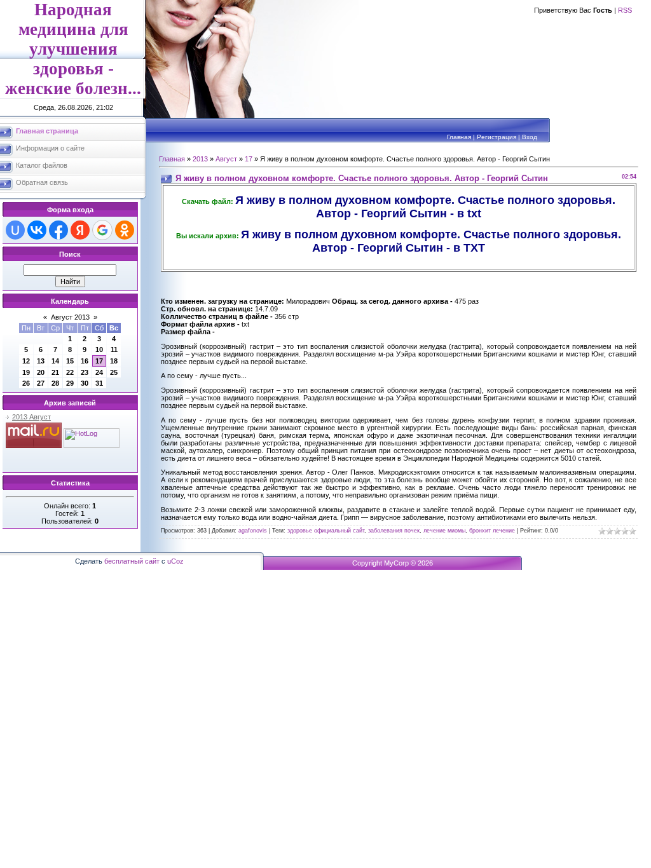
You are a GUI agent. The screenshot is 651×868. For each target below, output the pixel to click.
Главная (459, 136)
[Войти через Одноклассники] (124, 230)
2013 (200, 159)
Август (226, 159)
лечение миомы (444, 530)
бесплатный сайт (132, 561)
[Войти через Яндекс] (80, 230)
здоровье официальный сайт (325, 530)
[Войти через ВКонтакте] (36, 230)
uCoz (175, 561)
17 (99, 361)
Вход (529, 136)
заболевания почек (394, 530)
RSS (625, 10)
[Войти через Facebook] (58, 230)
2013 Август (31, 417)
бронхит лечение (492, 530)
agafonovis (252, 530)
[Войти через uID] (15, 230)
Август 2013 (70, 317)
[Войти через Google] (102, 230)
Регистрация (496, 136)
